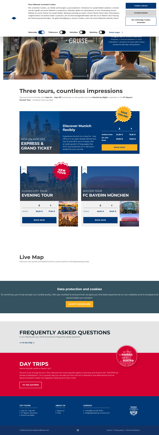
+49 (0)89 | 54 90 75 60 (94, 411)
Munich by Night (27, 415)
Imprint (109, 430)
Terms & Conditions (133, 430)
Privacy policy (119, 430)
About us (60, 411)
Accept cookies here (79, 304)
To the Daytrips (30, 385)
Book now (119, 147)
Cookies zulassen (141, 6)
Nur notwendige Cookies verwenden (141, 21)
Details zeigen (114, 32)
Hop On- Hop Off (28, 411)
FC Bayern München (29, 413)
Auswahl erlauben (141, 13)
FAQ (59, 413)
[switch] (62, 32)
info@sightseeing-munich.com (97, 413)
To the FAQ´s (28, 343)
